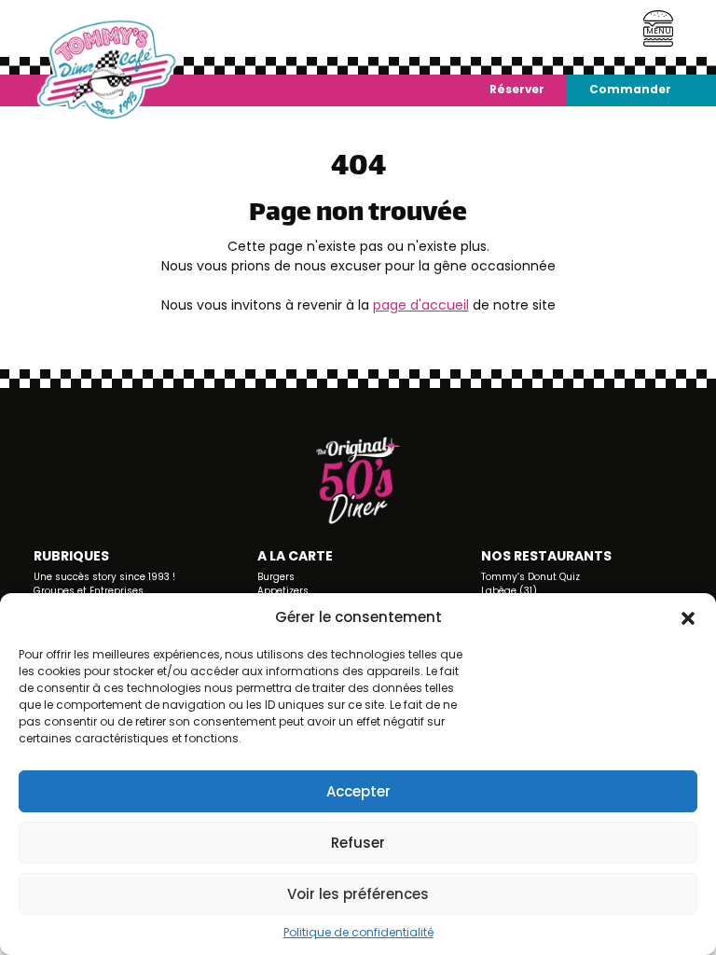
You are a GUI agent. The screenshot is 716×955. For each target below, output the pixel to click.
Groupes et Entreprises (89, 591)
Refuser (358, 842)
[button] (688, 617)
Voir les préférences (358, 894)
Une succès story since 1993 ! (104, 577)
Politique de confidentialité (358, 932)
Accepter (358, 791)
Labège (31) (509, 591)
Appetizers (283, 591)
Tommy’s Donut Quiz (530, 577)
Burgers (276, 577)
